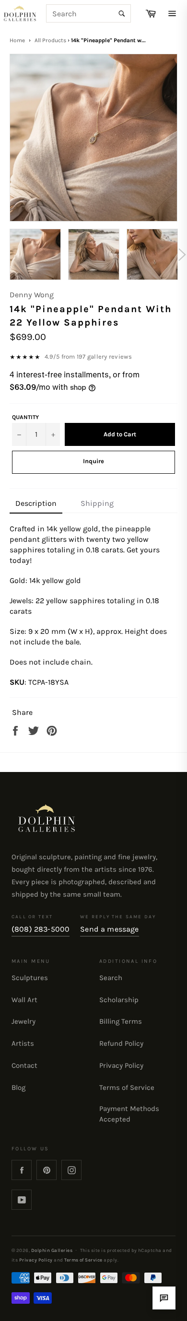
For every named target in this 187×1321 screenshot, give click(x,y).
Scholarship (119, 999)
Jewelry (23, 1021)
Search (110, 977)
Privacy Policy (121, 1065)
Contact (24, 1065)
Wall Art (24, 999)
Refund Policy (121, 1043)
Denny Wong (32, 294)
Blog (18, 1087)
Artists (23, 1043)
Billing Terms (120, 1021)
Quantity (25, 417)
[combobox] (88, 13)
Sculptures (30, 977)
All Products (50, 40)
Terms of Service (126, 1087)
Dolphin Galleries (51, 1250)
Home (17, 40)
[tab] (36, 504)
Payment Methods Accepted (129, 1113)
